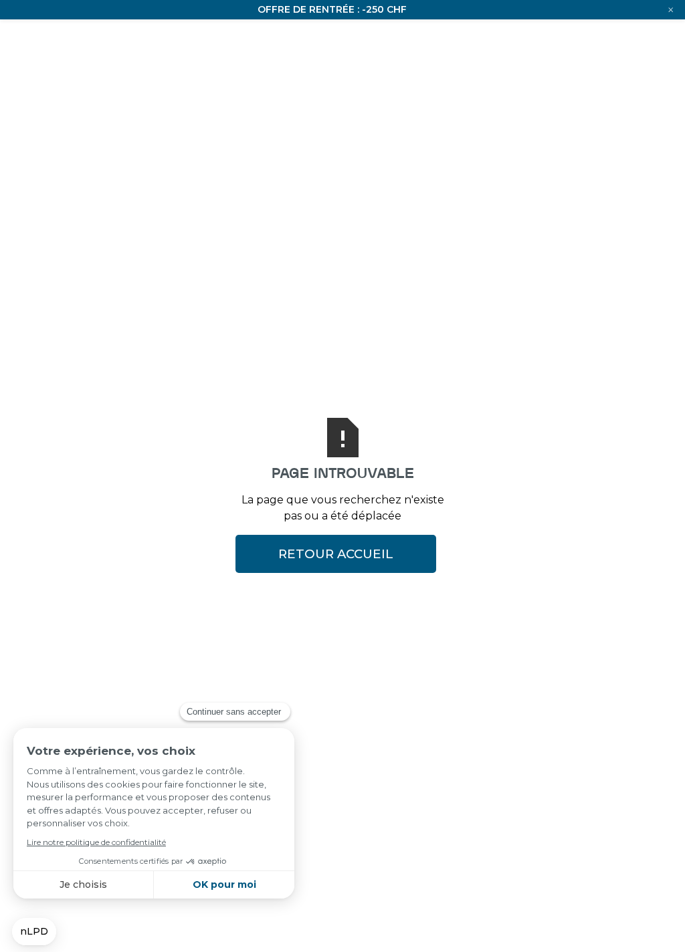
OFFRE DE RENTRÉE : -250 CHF (332, 9)
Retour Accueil (335, 554)
